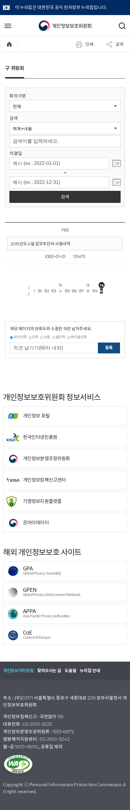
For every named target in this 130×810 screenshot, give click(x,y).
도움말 (70, 670)
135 (67, 291)
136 (74, 291)
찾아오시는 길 (49, 670)
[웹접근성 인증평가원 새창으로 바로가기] (65, 765)
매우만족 (20, 337)
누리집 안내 (90, 670)
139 (94, 291)
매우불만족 (78, 337)
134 (60, 285)
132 (46, 291)
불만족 (60, 337)
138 (87, 285)
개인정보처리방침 (18, 670)
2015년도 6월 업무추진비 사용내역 (40, 244)
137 (80, 291)
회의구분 (17, 96)
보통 (47, 337)
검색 (13, 118)
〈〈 (28, 291)
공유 (119, 44)
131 (40, 291)
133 (53, 291)
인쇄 (89, 44)
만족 (35, 337)
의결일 (15, 153)
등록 (109, 347)
